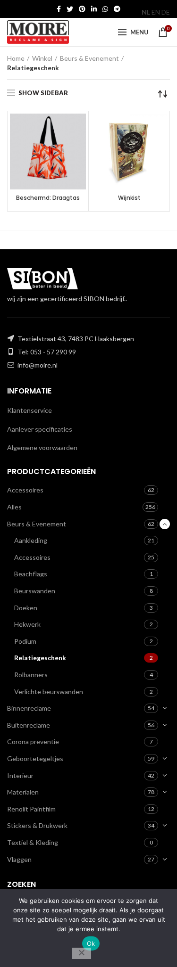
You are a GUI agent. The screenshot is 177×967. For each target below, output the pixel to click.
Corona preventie (33, 742)
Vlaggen (19, 859)
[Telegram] (117, 9)
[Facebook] (59, 9)
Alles (14, 507)
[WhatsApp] (105, 9)
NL (146, 12)
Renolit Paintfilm (31, 809)
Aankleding (30, 540)
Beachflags (30, 574)
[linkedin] (94, 9)
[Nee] (81, 953)
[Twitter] (70, 9)
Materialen (23, 792)
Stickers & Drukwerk (37, 825)
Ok (91, 943)
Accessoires (25, 490)
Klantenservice (29, 410)
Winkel (42, 58)
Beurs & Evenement (89, 58)
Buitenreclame (28, 725)
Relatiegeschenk (40, 658)
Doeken (25, 608)
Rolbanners (31, 675)
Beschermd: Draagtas (48, 198)
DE (165, 12)
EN (156, 12)
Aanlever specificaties (39, 429)
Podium (25, 641)
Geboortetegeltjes (35, 758)
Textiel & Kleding (32, 842)
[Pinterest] (82, 9)
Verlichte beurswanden (48, 692)
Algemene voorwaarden (42, 447)
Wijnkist (129, 198)
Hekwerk (27, 624)
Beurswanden (34, 591)
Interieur (20, 775)
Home (16, 58)
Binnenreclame (29, 708)
